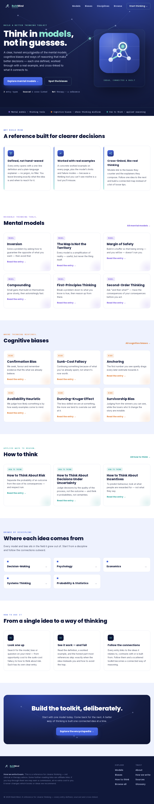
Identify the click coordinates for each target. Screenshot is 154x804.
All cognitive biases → (138, 343)
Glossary (140, 784)
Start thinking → (138, 6)
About (139, 770)
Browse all (120, 784)
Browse (118, 6)
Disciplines (103, 6)
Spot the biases (58, 81)
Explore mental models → (23, 81)
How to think (122, 779)
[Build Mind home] (17, 6)
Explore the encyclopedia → (77, 731)
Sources (140, 779)
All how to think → (140, 456)
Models (76, 6)
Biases (88, 6)
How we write (143, 774)
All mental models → (138, 225)
